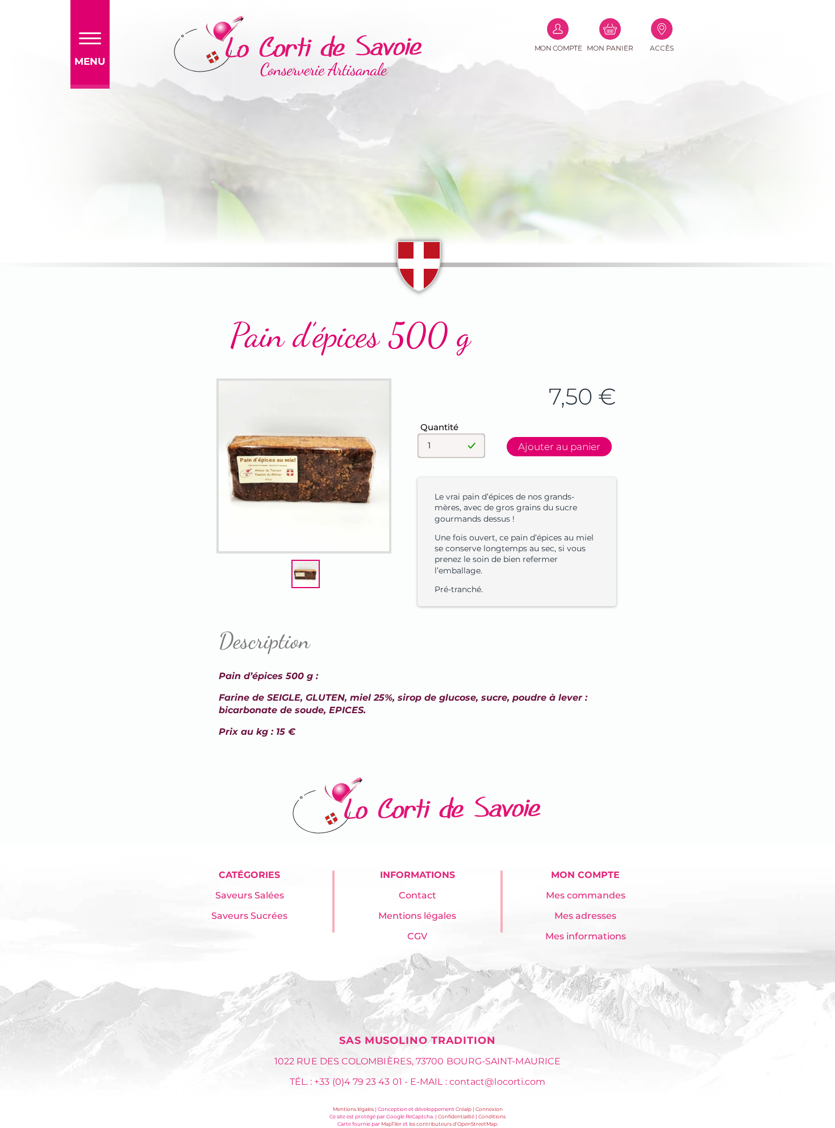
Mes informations (585, 936)
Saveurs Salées (249, 895)
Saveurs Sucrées (249, 915)
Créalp (463, 1109)
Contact (417, 895)
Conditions (492, 1116)
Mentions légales (417, 915)
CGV (417, 936)
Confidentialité (456, 1116)
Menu (89, 61)
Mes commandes (585, 895)
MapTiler (391, 1124)
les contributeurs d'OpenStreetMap (453, 1124)
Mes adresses (585, 915)
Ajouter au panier (559, 446)
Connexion (489, 1109)
